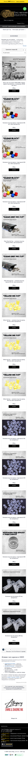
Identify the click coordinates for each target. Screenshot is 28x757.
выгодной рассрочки (9, 666)
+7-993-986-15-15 (5, 738)
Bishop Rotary (14, 694)
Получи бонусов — (14, 1)
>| (10, 649)
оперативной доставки (10, 663)
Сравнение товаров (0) (11, 49)
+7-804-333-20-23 (5, 733)
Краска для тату (7, 29)
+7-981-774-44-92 (5, 740)
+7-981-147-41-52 (5, 735)
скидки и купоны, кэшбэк (13, 677)
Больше (24, 45)
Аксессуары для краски (18, 29)
